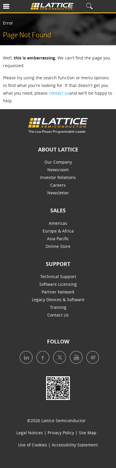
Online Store (58, 246)
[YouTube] (74, 358)
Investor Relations (58, 177)
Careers (58, 185)
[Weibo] (91, 358)
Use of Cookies (32, 445)
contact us (59, 93)
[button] (14, 7)
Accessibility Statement (75, 445)
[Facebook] (41, 358)
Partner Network (58, 292)
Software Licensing (58, 284)
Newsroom (58, 169)
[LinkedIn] (25, 358)
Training (58, 307)
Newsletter (58, 193)
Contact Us (58, 315)
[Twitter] (57, 358)
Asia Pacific (58, 238)
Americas (58, 223)
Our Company (58, 162)
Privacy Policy (61, 432)
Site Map (87, 432)
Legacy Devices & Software (58, 299)
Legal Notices (29, 432)
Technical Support (58, 276)
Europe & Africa (58, 231)
